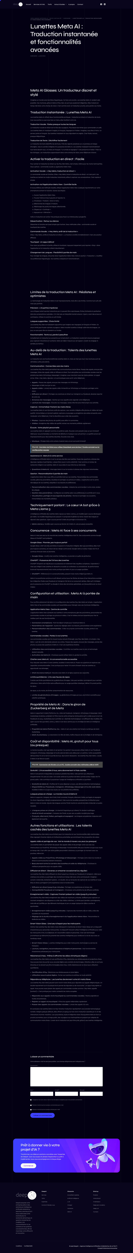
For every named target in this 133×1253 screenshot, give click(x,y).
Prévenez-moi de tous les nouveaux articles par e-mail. (46, 1109)
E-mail (57, 1090)
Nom (32, 1090)
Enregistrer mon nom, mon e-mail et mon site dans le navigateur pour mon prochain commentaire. (57, 1099)
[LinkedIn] (104, 4)
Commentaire (34, 1065)
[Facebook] (101, 4)
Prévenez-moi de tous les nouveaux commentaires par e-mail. (48, 1105)
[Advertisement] (66, 72)
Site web (82, 1090)
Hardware (33, 56)
